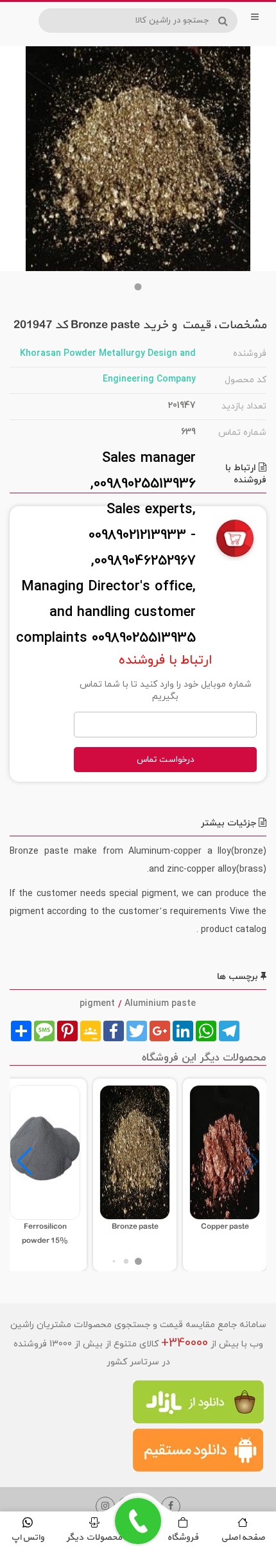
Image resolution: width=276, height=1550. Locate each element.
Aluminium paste (160, 1004)
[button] (138, 286)
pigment (97, 1004)
